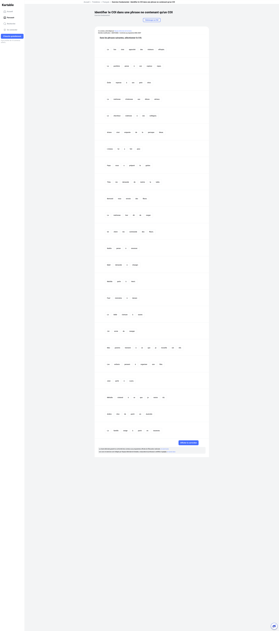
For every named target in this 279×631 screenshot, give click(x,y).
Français (106, 2)
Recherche (11, 24)
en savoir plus (165, 449)
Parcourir (10, 18)
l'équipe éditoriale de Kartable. (123, 31)
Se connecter (12, 30)
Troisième (96, 2)
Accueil (10, 11)
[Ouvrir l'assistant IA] (274, 626)
